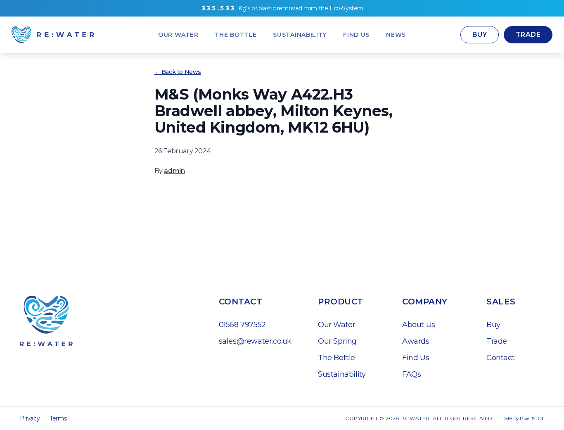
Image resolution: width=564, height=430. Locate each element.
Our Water (336, 324)
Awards (415, 341)
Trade (528, 34)
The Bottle (336, 357)
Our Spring (337, 341)
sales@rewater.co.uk (255, 341)
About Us (418, 324)
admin (174, 171)
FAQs (411, 374)
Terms (58, 418)
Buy (479, 34)
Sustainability (341, 374)
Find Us (415, 357)
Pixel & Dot (532, 418)
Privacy (30, 418)
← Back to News (177, 72)
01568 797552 (242, 324)
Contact (500, 357)
